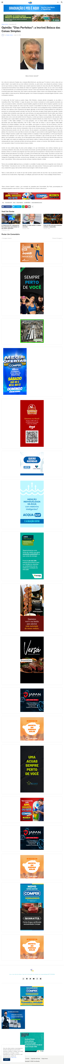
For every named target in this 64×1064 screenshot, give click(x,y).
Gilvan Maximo (20, 202)
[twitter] (30, 978)
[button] (2, 2)
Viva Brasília (36, 1061)
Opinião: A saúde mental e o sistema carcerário (31, 226)
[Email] (29, 206)
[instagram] (37, 978)
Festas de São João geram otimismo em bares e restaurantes (52, 226)
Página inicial (5, 24)
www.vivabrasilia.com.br (37, 202)
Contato (27, 1058)
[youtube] (33, 978)
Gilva (14, 202)
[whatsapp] (23, 978)
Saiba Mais (13, 1057)
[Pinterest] (26, 206)
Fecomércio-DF (12, 24)
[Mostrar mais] (32, 206)
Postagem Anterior (7, 238)
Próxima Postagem (57, 238)
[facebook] (27, 978)
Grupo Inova (45, 1058)
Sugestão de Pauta (35, 1058)
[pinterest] (40, 978)
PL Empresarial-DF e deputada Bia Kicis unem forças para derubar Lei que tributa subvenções (10, 227)
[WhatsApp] (23, 206)
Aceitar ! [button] (7, 1059)
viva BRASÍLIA (27, 202)
